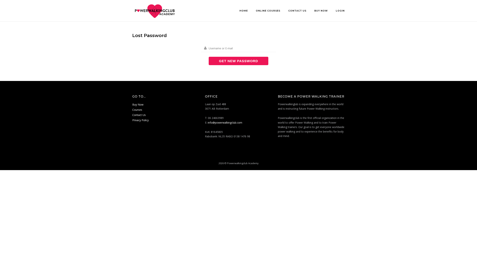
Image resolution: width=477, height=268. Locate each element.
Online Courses (268, 10)
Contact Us (297, 10)
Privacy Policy (140, 120)
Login (340, 10)
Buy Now (321, 10)
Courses (137, 109)
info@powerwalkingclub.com (225, 122)
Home (243, 10)
